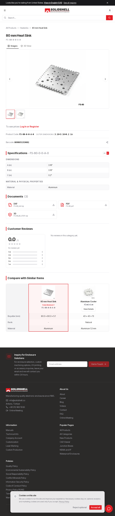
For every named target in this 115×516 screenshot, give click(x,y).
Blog (62, 402)
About (62, 394)
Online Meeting (16, 410)
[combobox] (54, 17)
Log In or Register (29, 126)
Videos (63, 406)
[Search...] (109, 17)
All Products (11, 28)
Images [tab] (14, 46)
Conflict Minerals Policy (16, 478)
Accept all (95, 507)
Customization (12, 442)
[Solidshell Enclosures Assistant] (109, 509)
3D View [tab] (27, 46)
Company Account (14, 438)
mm (105, 153)
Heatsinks (24, 28)
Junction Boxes (66, 446)
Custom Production (14, 450)
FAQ (61, 414)
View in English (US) (53, 3)
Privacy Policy (64, 502)
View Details (89, 309)
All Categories (66, 434)
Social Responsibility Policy (17, 474)
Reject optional (80, 507)
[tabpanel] (57, 84)
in (107, 153)
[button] (57, 79)
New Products (66, 438)
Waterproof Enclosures (70, 454)
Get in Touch (97, 364)
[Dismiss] (107, 2)
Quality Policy (12, 466)
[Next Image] (105, 79)
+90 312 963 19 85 (17, 407)
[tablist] (19, 45)
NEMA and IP (65, 450)
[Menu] (4, 10)
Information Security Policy (17, 482)
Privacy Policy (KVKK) (15, 489)
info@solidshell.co (17, 400)
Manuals (9, 430)
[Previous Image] (9, 79)
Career (63, 398)
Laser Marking (12, 446)
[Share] (107, 142)
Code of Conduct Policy (16, 486)
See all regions (70, 3)
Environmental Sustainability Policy (21, 470)
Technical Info (12, 434)
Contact (63, 410)
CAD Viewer (65, 442)
